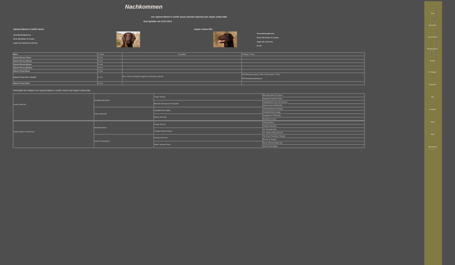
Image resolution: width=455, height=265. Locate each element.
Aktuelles (432, 25)
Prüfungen (433, 72)
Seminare (432, 84)
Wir (432, 97)
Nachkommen (432, 49)
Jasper (432, 61)
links (433, 134)
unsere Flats (433, 37)
